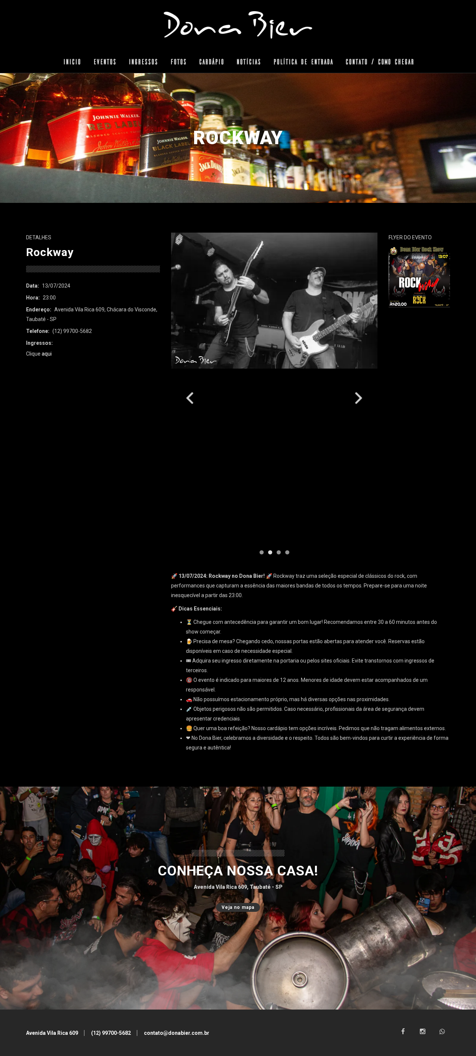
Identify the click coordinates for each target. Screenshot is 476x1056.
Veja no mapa (238, 907)
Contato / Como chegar (379, 61)
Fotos (178, 61)
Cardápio (210, 61)
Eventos (104, 61)
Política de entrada (302, 61)
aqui (47, 354)
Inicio (71, 61)
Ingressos (142, 61)
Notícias (248, 61)
